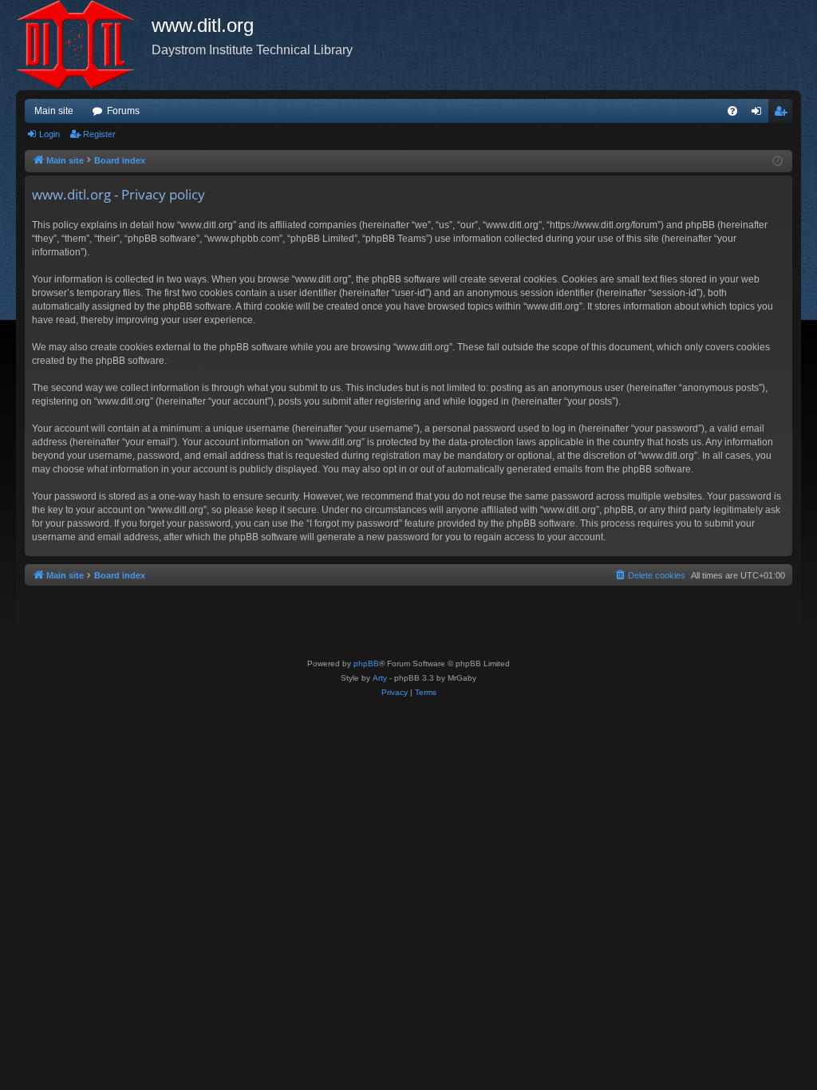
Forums (123, 111)
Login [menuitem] (759, 114)
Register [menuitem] (783, 114)
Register (99, 134)
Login (49, 134)
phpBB (366, 663)
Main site (53, 111)
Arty (380, 677)
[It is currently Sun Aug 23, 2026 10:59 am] (777, 161)
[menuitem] (732, 111)
